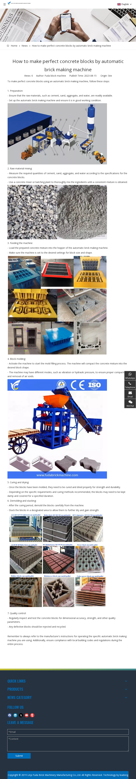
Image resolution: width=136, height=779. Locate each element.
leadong (124, 775)
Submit (19, 755)
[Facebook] (10, 715)
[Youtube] (27, 715)
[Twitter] (21, 715)
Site (110, 75)
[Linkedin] (15, 715)
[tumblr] (32, 715)
